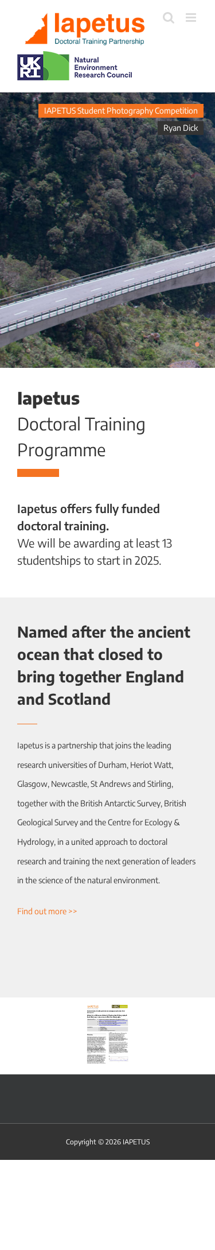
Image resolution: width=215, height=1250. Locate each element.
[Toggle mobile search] (168, 17)
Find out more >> (47, 911)
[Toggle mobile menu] (192, 17)
